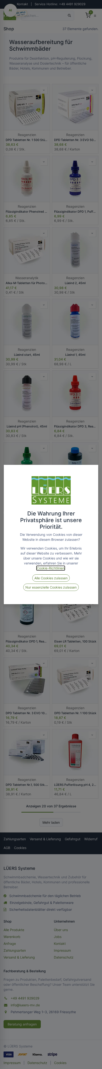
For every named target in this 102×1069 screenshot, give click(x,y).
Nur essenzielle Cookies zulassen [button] (51, 587)
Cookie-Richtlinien (51, 568)
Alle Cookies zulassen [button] (51, 578)
